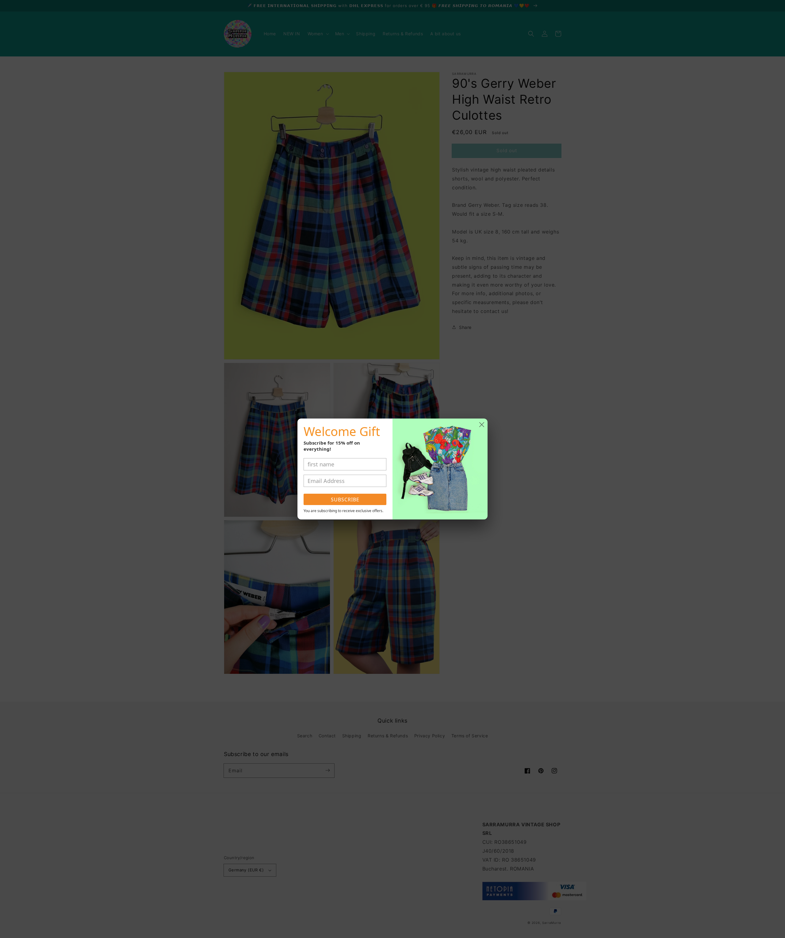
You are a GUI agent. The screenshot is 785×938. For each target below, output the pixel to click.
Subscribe (345, 499)
